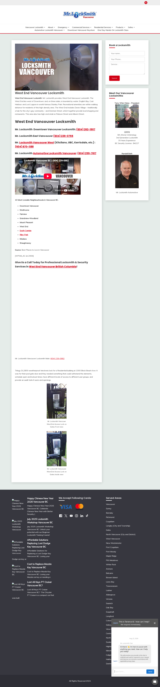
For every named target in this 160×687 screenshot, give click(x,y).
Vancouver (110, 504)
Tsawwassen (111, 586)
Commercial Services (80, 27)
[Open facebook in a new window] (60, 516)
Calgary (109, 655)
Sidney (109, 625)
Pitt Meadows (112, 560)
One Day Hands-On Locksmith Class (113, 30)
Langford (110, 616)
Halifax (109, 659)
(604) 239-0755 (63, 136)
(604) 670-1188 (24, 146)
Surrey (108, 508)
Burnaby (109, 513)
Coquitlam (110, 521)
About (50, 27)
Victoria (109, 599)
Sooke (108, 642)
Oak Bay (109, 607)
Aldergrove (110, 594)
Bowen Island (111, 577)
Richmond (110, 517)
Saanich (109, 603)
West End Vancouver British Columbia (52, 266)
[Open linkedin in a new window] (81, 516)
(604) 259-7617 (86, 153)
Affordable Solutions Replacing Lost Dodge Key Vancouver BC (38, 543)
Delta (108, 530)
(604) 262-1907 (85, 129)
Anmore (109, 569)
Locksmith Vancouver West (36, 142)
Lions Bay (110, 582)
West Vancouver (113, 539)
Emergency (62, 27)
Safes (130, 27)
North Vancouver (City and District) (121, 534)
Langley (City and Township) (118, 526)
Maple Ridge (111, 556)
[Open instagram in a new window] (76, 516)
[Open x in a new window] (66, 516)
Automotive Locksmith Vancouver (49, 30)
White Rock (111, 564)
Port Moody (111, 551)
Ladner (109, 590)
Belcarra (109, 573)
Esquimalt (110, 612)
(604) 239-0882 (57, 358)
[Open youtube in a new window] (71, 516)
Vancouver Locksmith (34, 27)
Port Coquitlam (112, 547)
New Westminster (113, 543)
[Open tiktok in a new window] (87, 516)
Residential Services (102, 27)
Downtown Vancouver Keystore (81, 30)
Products (119, 27)
